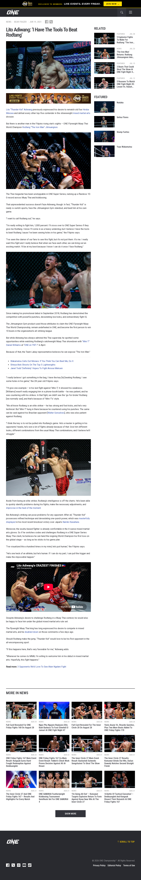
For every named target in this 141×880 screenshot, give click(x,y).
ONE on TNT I (30, 345)
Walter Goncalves (56, 412)
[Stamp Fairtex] (104, 136)
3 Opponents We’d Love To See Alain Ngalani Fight (41, 666)
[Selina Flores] (104, 121)
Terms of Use (129, 865)
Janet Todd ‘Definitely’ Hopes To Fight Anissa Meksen (36, 368)
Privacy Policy (99, 865)
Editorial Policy (114, 865)
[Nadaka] (104, 107)
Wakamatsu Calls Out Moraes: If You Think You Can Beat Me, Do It (41, 361)
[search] (121, 12)
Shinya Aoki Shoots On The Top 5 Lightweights (32, 364)
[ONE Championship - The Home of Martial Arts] (12, 12)
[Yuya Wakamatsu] (104, 151)
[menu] (130, 12)
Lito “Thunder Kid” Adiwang (19, 109)
